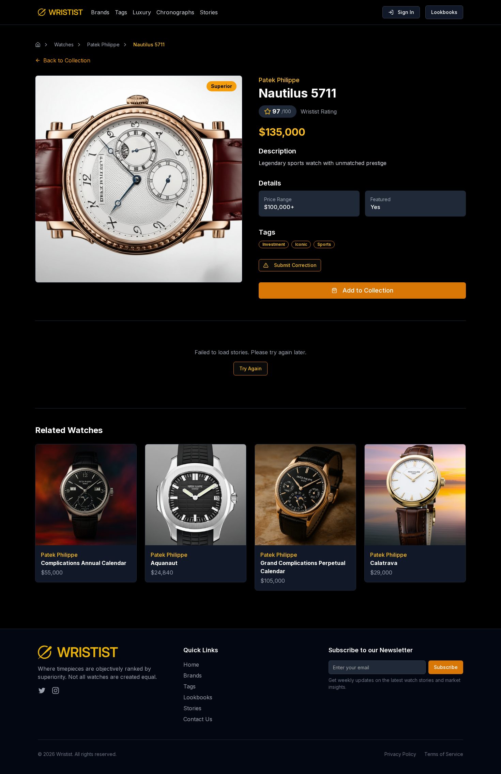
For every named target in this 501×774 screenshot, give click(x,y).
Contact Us (197, 719)
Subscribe (446, 667)
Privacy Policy (400, 754)
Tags (121, 12)
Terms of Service (443, 754)
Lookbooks (444, 12)
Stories (209, 12)
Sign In (406, 12)
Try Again (250, 368)
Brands (100, 12)
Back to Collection (66, 60)
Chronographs (175, 12)
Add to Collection (368, 290)
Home (191, 664)
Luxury (142, 12)
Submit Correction (295, 265)
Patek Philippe (279, 80)
